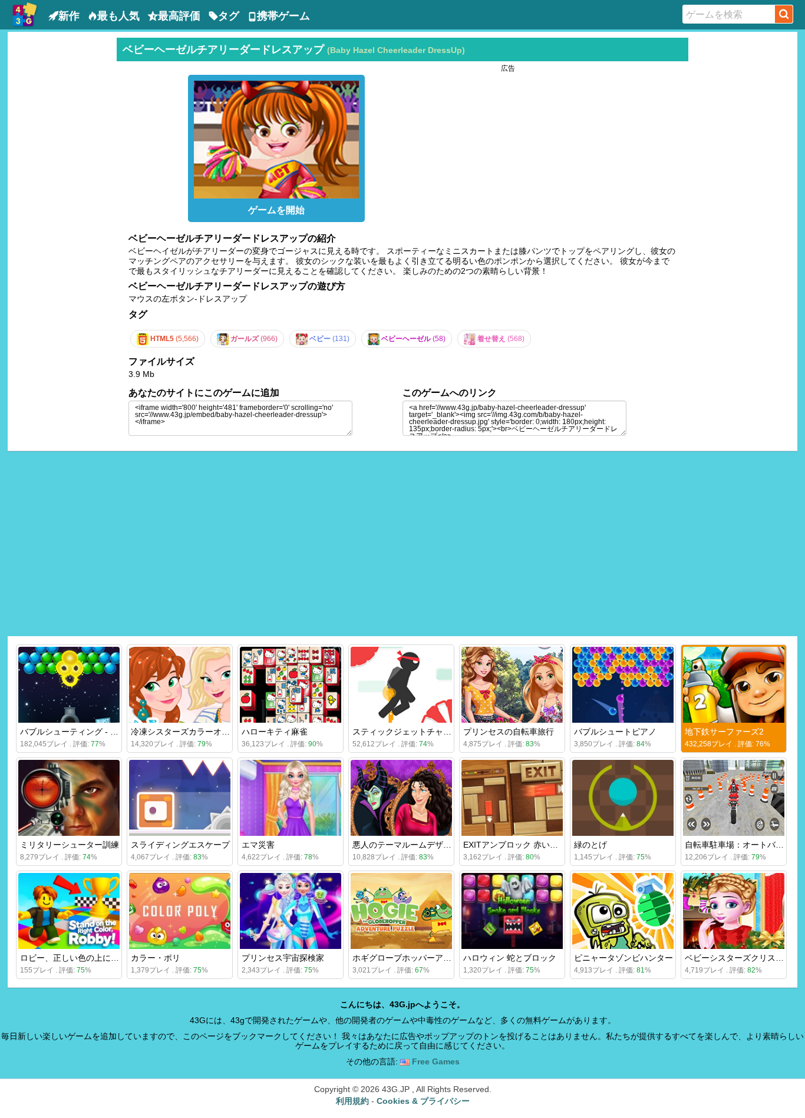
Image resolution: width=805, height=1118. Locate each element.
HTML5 (174, 339)
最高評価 (179, 16)
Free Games (435, 1061)
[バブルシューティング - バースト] (69, 685)
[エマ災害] (290, 798)
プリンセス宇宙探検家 (283, 957)
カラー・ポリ (155, 957)
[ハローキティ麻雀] (290, 685)
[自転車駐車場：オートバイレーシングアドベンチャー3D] (733, 798)
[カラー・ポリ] (179, 911)
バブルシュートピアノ (615, 731)
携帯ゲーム (283, 16)
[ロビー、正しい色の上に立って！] (69, 911)
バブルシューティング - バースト (81, 731)
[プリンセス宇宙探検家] (290, 911)
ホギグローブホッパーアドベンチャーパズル (434, 957)
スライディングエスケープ (180, 844)
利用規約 (352, 1101)
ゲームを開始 (276, 210)
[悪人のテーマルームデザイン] (401, 798)
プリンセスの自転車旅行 (508, 731)
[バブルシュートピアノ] (623, 685)
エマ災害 (258, 844)
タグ (228, 16)
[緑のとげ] (623, 798)
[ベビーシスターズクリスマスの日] (733, 911)
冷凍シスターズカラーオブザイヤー (197, 731)
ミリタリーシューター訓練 (69, 844)
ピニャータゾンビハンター (623, 957)
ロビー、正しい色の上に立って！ (82, 957)
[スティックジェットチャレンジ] (401, 685)
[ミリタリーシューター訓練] (69, 798)
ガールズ (253, 339)
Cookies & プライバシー (423, 1101)
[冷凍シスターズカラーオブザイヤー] (179, 685)
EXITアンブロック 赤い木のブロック (531, 844)
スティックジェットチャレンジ (410, 731)
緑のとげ (590, 844)
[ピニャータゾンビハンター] (623, 911)
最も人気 (118, 16)
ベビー (328, 339)
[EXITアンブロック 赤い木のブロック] (512, 798)
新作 (69, 16)
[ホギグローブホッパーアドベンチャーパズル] (401, 911)
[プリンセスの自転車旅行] (512, 685)
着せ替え (500, 339)
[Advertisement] (61, 214)
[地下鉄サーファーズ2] (733, 685)
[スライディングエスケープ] (179, 798)
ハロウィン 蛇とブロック (509, 957)
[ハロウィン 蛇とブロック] (512, 911)
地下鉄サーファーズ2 (724, 731)
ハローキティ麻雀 (275, 731)
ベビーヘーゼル (413, 339)
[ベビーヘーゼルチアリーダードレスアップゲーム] (276, 137)
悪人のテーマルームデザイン (406, 844)
